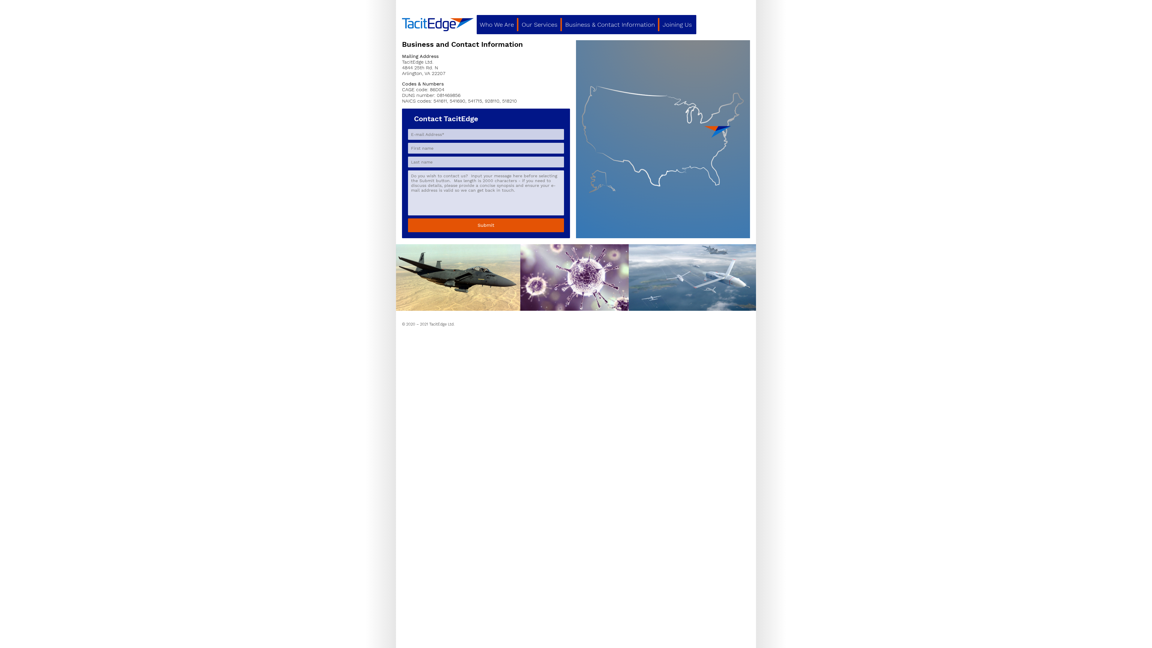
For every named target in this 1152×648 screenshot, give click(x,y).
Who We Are (497, 24)
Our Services (539, 24)
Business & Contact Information (610, 24)
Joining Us (677, 24)
